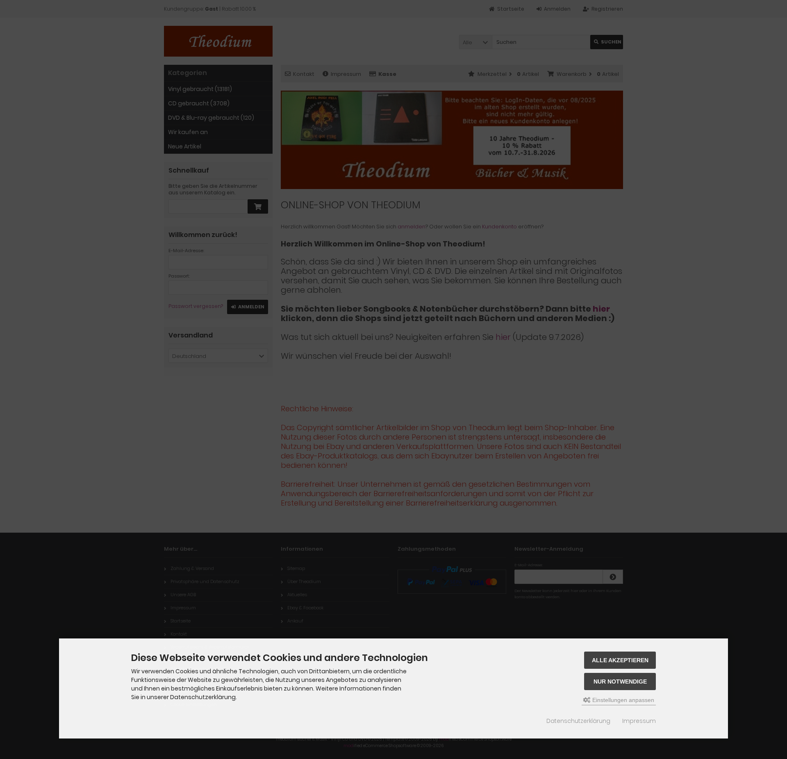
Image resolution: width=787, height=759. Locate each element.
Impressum (639, 721)
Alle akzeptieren (620, 660)
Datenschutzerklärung (578, 721)
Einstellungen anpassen (622, 700)
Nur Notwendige (620, 681)
